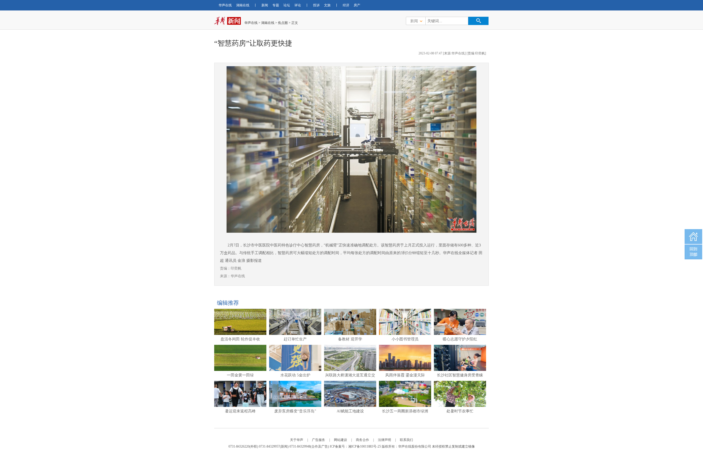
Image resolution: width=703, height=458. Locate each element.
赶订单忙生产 (295, 339)
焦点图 (283, 23)
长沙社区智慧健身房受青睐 (460, 375)
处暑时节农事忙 (460, 411)
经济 (346, 5)
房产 (357, 5)
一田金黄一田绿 (240, 375)
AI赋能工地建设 (350, 411)
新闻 (264, 5)
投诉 (316, 5)
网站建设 (340, 440)
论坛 (286, 5)
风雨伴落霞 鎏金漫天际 (405, 375)
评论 (297, 5)
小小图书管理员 (405, 339)
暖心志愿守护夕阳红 (460, 339)
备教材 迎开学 (350, 339)
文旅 (327, 5)
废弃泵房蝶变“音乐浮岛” (295, 411)
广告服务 (318, 440)
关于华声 (296, 440)
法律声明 (384, 440)
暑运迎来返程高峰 (240, 411)
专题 (275, 5)
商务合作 (362, 440)
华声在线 (225, 5)
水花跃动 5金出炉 (295, 375)
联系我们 (406, 440)
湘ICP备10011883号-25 (364, 446)
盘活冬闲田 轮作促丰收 (240, 339)
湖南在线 (242, 5)
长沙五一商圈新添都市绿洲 (405, 411)
